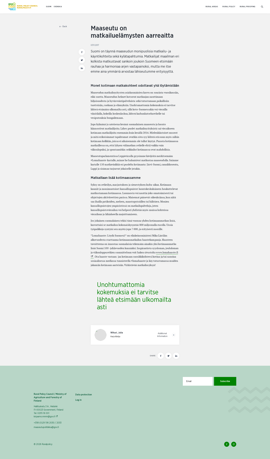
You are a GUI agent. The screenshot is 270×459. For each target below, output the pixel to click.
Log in (78, 400)
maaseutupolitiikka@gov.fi (46, 427)
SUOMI (48, 7)
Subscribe (225, 381)
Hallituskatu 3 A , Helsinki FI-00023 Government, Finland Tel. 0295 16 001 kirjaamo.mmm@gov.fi (48, 411)
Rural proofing (247, 7)
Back (64, 27)
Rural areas (212, 7)
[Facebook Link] (226, 444)
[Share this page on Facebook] (82, 52)
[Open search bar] (262, 6)
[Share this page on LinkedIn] (82, 68)
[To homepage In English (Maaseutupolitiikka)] (23, 6)
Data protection (83, 395)
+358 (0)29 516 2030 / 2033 (47, 423)
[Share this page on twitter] (82, 60)
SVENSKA (58, 7)
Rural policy (228, 7)
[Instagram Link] (233, 444)
